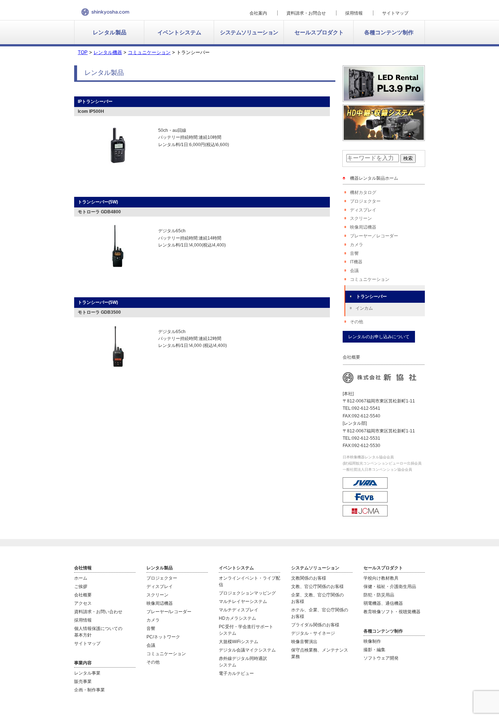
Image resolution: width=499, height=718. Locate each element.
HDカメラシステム (237, 618)
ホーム (80, 578)
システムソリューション (249, 32)
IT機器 (356, 261)
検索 (408, 158)
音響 (354, 253)
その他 (356, 321)
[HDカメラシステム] (384, 138)
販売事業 (83, 681)
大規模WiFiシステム (238, 641)
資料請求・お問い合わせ (98, 611)
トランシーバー (371, 296)
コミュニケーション (369, 279)
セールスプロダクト (319, 32)
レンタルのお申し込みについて (379, 336)
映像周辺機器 (363, 227)
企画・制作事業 (89, 689)
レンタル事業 (87, 673)
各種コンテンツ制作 (389, 32)
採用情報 (354, 13)
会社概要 (83, 594)
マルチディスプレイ (238, 609)
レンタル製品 (110, 32)
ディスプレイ (363, 210)
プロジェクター (365, 201)
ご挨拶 (80, 586)
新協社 (105, 12)
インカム (364, 308)
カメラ (356, 244)
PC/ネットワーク (163, 636)
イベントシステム (179, 32)
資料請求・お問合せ (306, 13)
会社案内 (258, 13)
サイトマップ (395, 13)
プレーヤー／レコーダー (374, 235)
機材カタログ (363, 192)
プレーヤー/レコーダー (168, 611)
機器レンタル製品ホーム (374, 178)
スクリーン (361, 218)
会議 (354, 270)
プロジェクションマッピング (247, 593)
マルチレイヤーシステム (243, 601)
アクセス (83, 603)
